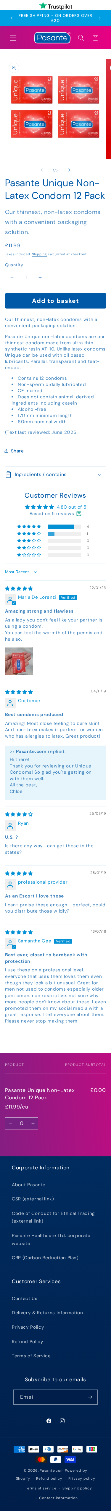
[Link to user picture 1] (19, 661)
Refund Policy (28, 1342)
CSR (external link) (33, 1199)
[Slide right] (69, 170)
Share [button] (17, 451)
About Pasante (29, 1185)
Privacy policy (81, 1478)
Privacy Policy (28, 1327)
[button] (13, 38)
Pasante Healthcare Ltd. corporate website (51, 1240)
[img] (19, 589)
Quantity (14, 264)
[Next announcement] (99, 18)
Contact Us (25, 1298)
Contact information (58, 1498)
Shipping (39, 254)
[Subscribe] (90, 1397)
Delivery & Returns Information (47, 1313)
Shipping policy (77, 1488)
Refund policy (49, 1478)
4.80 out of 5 (71, 507)
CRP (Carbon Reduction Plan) (45, 1258)
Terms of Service (31, 1356)
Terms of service (40, 1488)
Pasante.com (52, 1470)
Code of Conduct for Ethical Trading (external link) (53, 1217)
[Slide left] (41, 170)
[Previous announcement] (11, 18)
